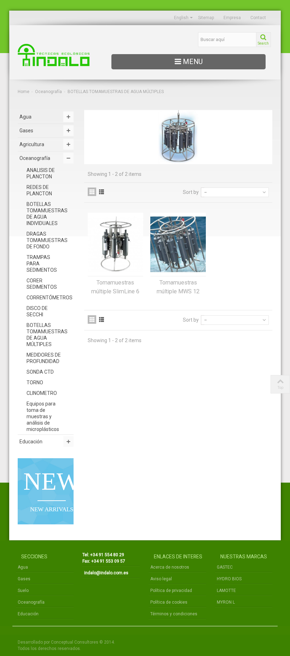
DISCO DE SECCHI (37, 311)
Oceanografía (48, 91)
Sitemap (206, 17)
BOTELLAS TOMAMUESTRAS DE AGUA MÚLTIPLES (47, 334)
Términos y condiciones (173, 613)
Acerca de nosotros (169, 567)
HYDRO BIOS (229, 578)
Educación (30, 441)
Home (23, 91)
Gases (26, 130)
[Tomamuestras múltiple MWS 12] (178, 244)
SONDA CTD (40, 372)
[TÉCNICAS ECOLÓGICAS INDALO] (56, 55)
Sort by (191, 192)
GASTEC (225, 567)
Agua (25, 117)
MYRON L (226, 602)
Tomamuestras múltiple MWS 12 (178, 286)
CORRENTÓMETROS (49, 297)
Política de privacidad (171, 590)
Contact (258, 17)
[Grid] (92, 192)
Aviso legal (161, 578)
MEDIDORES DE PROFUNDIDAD (44, 358)
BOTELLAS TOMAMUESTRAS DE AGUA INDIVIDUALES (47, 213)
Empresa (232, 17)
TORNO (35, 382)
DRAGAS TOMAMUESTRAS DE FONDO (47, 240)
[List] (101, 192)
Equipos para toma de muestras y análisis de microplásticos (43, 416)
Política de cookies (168, 602)
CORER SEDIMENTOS (42, 284)
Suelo (23, 590)
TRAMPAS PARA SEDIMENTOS (42, 263)
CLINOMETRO (42, 393)
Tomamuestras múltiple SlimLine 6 (115, 286)
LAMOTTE (226, 590)
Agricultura (31, 144)
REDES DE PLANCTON (39, 190)
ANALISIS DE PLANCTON (41, 173)
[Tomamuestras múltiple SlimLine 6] (115, 244)
